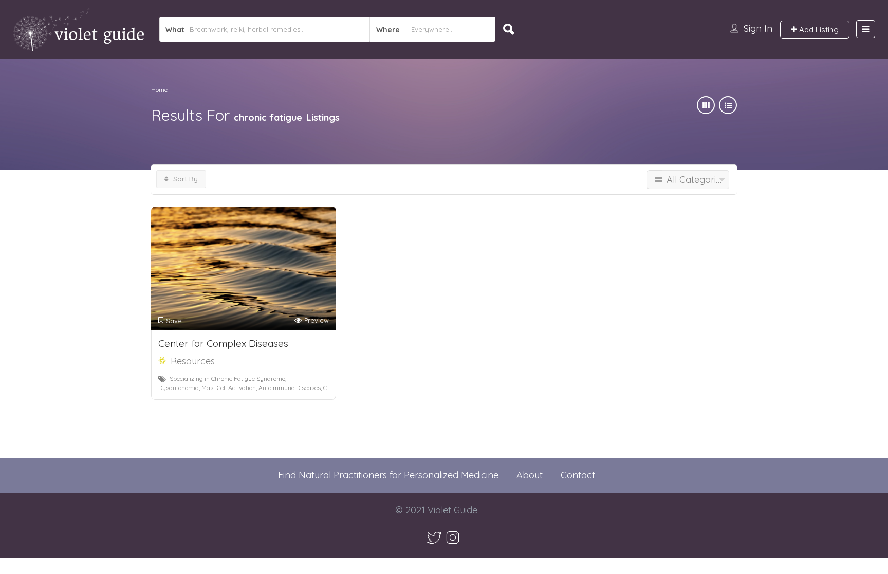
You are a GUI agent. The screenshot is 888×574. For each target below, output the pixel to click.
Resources (193, 361)
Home (159, 90)
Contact (578, 475)
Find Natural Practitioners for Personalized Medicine (388, 475)
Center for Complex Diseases (223, 343)
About (529, 475)
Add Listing (818, 29)
